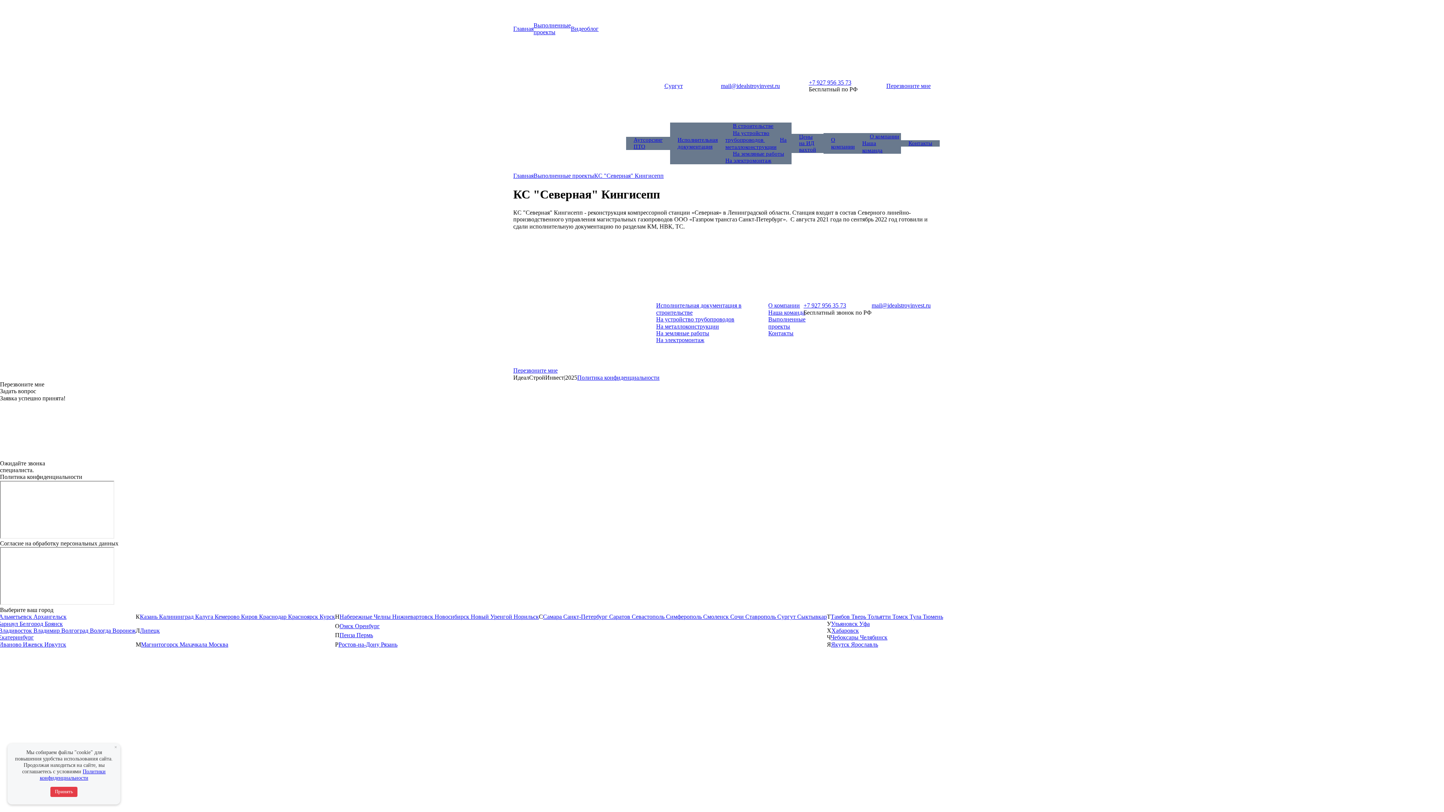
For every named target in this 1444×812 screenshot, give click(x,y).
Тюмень (933, 617)
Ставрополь (761, 617)
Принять (64, 791)
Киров (250, 617)
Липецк (150, 630)
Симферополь (684, 617)
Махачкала (194, 644)
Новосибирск (453, 617)
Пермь (364, 635)
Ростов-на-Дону (359, 644)
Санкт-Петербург (586, 617)
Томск (901, 617)
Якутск (841, 644)
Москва (218, 644)
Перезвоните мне (908, 86)
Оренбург (367, 626)
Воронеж (124, 630)
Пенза (348, 635)
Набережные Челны (366, 617)
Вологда (101, 630)
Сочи (737, 617)
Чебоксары (845, 637)
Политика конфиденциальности (618, 377)
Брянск (54, 624)
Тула (916, 617)
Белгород (32, 624)
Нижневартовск (413, 617)
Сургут (787, 617)
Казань (149, 617)
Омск (347, 626)
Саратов (620, 617)
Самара (553, 617)
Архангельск (50, 617)
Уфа (864, 624)
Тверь (859, 617)
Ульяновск (845, 624)
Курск (327, 617)
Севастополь (649, 617)
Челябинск (873, 637)
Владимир (47, 630)
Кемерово (228, 617)
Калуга (205, 617)
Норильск (526, 617)
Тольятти (880, 617)
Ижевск (33, 644)
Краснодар (273, 617)
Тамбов (841, 617)
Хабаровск (845, 630)
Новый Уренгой (492, 617)
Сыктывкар (812, 617)
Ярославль (864, 644)
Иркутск (55, 644)
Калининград (177, 617)
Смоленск (716, 617)
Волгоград (75, 630)
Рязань (389, 644)
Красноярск (304, 617)
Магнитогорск (160, 644)
